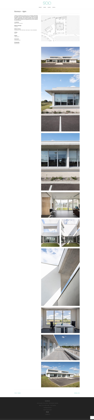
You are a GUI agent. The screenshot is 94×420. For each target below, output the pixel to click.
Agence (44, 7)
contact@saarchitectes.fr (47, 407)
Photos (53, 7)
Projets (40, 7)
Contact (49, 7)
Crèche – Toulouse (17, 393)
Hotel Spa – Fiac (77, 393)
